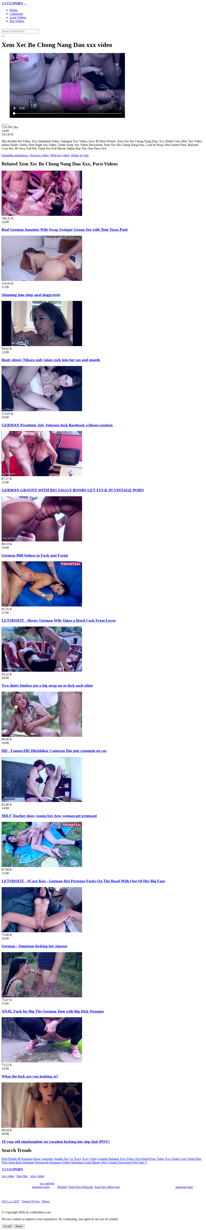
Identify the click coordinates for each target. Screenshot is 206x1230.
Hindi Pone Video (152, 1159)
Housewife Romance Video (52, 1162)
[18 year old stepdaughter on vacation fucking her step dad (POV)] (42, 1126)
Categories (16, 13)
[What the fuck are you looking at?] (42, 1061)
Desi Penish (9, 1159)
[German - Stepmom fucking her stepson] (42, 931)
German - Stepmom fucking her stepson (34, 946)
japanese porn (40, 1187)
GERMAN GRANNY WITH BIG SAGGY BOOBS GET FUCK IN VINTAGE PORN (73, 490)
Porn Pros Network (80, 1187)
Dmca (45, 1201)
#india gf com (80, 155)
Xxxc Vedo (89, 1159)
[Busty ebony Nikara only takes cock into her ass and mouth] (42, 345)
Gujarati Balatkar (108, 1159)
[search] (3, 36)
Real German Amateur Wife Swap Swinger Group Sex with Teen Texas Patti (65, 229)
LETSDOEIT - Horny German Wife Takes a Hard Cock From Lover (59, 620)
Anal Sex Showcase (107, 1187)
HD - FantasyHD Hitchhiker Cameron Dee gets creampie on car (54, 751)
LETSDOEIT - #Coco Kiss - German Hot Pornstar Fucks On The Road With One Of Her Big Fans (83, 881)
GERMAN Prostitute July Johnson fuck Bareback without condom (57, 425)
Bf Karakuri (25, 1159)
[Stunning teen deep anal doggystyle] (42, 279)
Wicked (62, 1187)
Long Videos (18, 17)
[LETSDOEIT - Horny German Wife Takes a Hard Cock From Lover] (42, 605)
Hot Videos (17, 21)
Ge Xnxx (75, 1159)
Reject (19, 1226)
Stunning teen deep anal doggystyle (31, 295)
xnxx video (37, 1176)
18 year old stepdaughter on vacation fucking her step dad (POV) (55, 1141)
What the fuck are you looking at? (30, 1076)
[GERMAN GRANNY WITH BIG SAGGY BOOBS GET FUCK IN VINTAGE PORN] (42, 475)
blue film (22, 1176)
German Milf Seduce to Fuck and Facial (35, 555)
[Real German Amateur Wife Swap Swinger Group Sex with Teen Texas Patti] (42, 214)
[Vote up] (3, 124)
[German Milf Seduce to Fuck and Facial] (42, 540)
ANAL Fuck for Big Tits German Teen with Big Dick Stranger (53, 1011)
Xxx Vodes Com (175, 1159)
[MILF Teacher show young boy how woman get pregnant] (42, 801)
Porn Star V (139, 1162)
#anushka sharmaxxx (15, 155)
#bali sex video (59, 155)
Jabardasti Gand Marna (85, 1162)
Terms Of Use (31, 1201)
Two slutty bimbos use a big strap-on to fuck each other (47, 685)
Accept (7, 1226)
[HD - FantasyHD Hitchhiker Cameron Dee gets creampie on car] (42, 735)
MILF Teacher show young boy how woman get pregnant (49, 816)
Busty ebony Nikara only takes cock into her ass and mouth (51, 360)
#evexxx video (39, 155)
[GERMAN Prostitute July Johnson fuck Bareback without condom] (42, 410)
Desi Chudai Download (116, 1162)
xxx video (8, 1176)
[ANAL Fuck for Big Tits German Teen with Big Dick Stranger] (42, 996)
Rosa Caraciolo (43, 1159)
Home (14, 10)
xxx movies (47, 1183)
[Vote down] (7, 124)
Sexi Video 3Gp (130, 1159)
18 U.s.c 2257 (11, 1201)
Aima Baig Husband (21, 1162)
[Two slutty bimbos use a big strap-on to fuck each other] (42, 670)
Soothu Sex (61, 1159)
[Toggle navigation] (25, 4)
